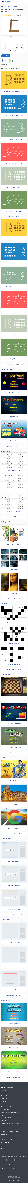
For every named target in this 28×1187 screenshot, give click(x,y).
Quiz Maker (3, 1146)
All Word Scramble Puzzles (13, 914)
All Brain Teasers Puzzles (13, 995)
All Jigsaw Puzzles (13, 834)
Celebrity (15, 6)
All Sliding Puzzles (13, 599)
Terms (3, 1168)
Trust (19, 1168)
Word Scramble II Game (6, 1104)
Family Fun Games (7, 369)
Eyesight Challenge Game (6, 1139)
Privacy (7, 1168)
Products (4, 1164)
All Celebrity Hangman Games (13, 364)
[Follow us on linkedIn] (9, 1177)
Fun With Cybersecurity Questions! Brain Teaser (11, 1126)
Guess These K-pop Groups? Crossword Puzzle (11, 1123)
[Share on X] (6, 60)
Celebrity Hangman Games (10, 216)
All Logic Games (13, 753)
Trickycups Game (5, 1095)
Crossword (4, 604)
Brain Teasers (5, 919)
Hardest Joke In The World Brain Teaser (10, 1117)
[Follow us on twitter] (12, 1177)
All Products (4, 1148)
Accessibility (14, 1168)
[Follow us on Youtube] (19, 1177)
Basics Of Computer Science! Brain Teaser (10, 1112)
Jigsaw (3, 758)
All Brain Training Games (13, 1077)
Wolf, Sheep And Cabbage (7, 1093)
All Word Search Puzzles (13, 517)
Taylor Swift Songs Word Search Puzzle (9, 1131)
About (18, 1164)
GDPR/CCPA (4, 1172)
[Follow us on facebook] (15, 1177)
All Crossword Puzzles (13, 669)
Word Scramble (6, 839)
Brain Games (4, 6)
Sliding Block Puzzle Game (7, 1106)
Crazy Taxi (3, 1090)
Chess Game (4, 1098)
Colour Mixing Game (5, 1109)
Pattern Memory (4, 1101)
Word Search (5, 451)
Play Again (6, 55)
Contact (23, 1164)
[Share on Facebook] (2, 60)
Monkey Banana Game (6, 1128)
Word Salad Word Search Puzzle (8, 1137)
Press (14, 1164)
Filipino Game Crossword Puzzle (8, 1115)
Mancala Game (4, 1120)
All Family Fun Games (13, 446)
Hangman (10, 6)
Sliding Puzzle (17, 1156)
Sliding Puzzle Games (8, 522)
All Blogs (9, 1164)
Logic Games (5, 674)
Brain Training (5, 1000)
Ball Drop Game (4, 1134)
